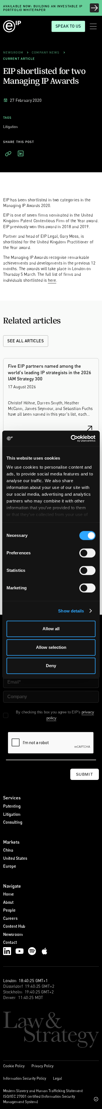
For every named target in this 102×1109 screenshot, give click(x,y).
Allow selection (51, 647)
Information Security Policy (24, 1078)
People (9, 910)
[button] (93, 26)
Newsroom (13, 934)
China (8, 850)
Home (8, 894)
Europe (9, 866)
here (52, 280)
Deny (51, 665)
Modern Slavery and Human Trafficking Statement (43, 1090)
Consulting (12, 822)
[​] (8, 154)
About (8, 902)
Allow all (51, 628)
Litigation (11, 814)
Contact (10, 942)
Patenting (12, 806)
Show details (71, 610)
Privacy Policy (42, 1066)
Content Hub (14, 926)
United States (15, 858)
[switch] (87, 552)
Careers (10, 918)
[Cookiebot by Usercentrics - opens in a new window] (71, 438)
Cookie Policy (14, 1066)
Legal (57, 1078)
